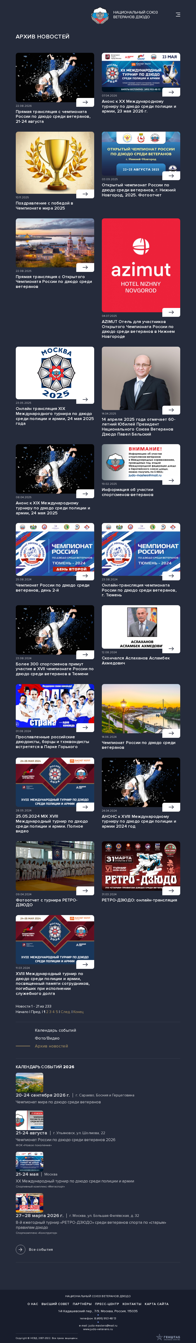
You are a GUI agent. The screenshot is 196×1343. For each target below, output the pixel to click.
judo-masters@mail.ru (102, 1325)
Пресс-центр (107, 1304)
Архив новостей (51, 1046)
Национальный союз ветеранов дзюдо (98, 1296)
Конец (78, 1011)
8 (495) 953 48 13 (105, 1318)
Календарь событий (55, 1030)
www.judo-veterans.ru (98, 1329)
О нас (32, 1304)
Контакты (132, 1304)
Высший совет (56, 1304)
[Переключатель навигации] (178, 14)
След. (66, 1011)
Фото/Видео (47, 1038)
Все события (41, 1249)
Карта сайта (157, 1304)
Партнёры (82, 1304)
